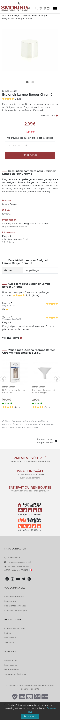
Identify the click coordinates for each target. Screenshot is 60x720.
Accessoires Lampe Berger (35, 15)
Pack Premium (11, 669)
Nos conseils (10, 637)
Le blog (8, 633)
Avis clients (9, 642)
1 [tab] (27, 82)
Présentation (10, 660)
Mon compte (10, 601)
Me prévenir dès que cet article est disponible (30, 138)
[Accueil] (3, 15)
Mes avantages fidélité (15, 606)
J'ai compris (30, 716)
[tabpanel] (30, 50)
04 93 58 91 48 (13, 557)
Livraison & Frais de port (15, 610)
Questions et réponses (14, 628)
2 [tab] (32, 82)
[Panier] (48, 8)
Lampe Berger (14, 15)
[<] (3, 379)
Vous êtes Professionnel (15, 674)
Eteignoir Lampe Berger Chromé (17, 18)
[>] (57, 379)
